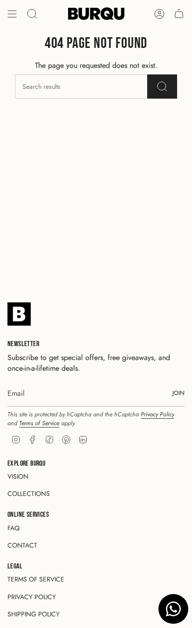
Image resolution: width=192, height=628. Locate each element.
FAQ (13, 528)
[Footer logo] (19, 314)
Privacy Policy (157, 414)
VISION (17, 476)
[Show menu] (12, 14)
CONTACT (22, 545)
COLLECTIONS (28, 493)
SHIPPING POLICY (33, 614)
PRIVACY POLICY (31, 596)
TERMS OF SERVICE (35, 579)
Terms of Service (39, 423)
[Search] (32, 14)
